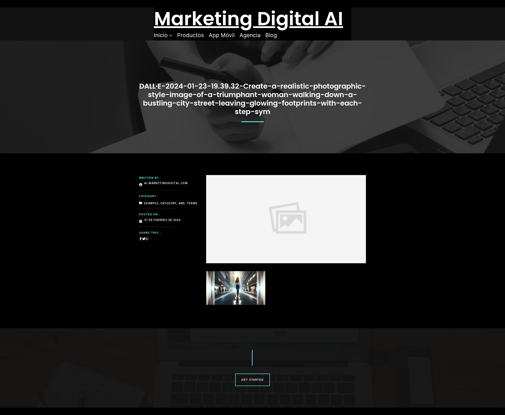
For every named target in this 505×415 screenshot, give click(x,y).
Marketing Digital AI (248, 18)
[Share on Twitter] (143, 238)
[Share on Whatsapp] (147, 238)
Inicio (161, 35)
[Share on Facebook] (140, 238)
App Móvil (222, 35)
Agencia (250, 35)
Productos (190, 35)
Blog (271, 35)
